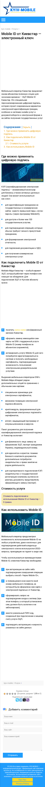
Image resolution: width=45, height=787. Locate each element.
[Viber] (27, 699)
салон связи (20, 330)
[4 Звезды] (13, 694)
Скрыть (26, 127)
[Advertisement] (22, 63)
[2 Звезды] (7, 694)
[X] (24, 699)
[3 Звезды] (10, 694)
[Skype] (17, 699)
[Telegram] (20, 699)
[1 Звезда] (5, 694)
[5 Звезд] (15, 694)
